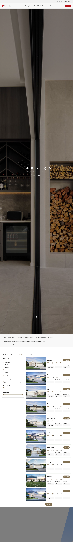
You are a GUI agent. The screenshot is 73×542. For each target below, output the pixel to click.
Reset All (21, 354)
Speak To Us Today (36, 175)
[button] (20, 6)
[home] (7, 6)
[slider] (3, 381)
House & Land (37, 6)
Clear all (68, 354)
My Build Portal (66, 1)
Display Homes (29, 6)
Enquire (68, 6)
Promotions (45, 6)
